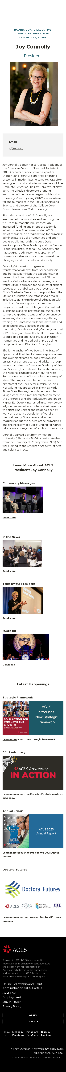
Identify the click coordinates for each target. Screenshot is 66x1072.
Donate (33, 1021)
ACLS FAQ (9, 992)
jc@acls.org (16, 148)
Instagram (32, 1032)
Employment (12, 997)
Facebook (18, 1035)
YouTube (33, 1035)
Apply (33, 1015)
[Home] (15, 949)
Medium (46, 1035)
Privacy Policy (12, 1006)
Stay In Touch (12, 1001)
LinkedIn (17, 1032)
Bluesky (45, 1032)
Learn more (10, 739)
